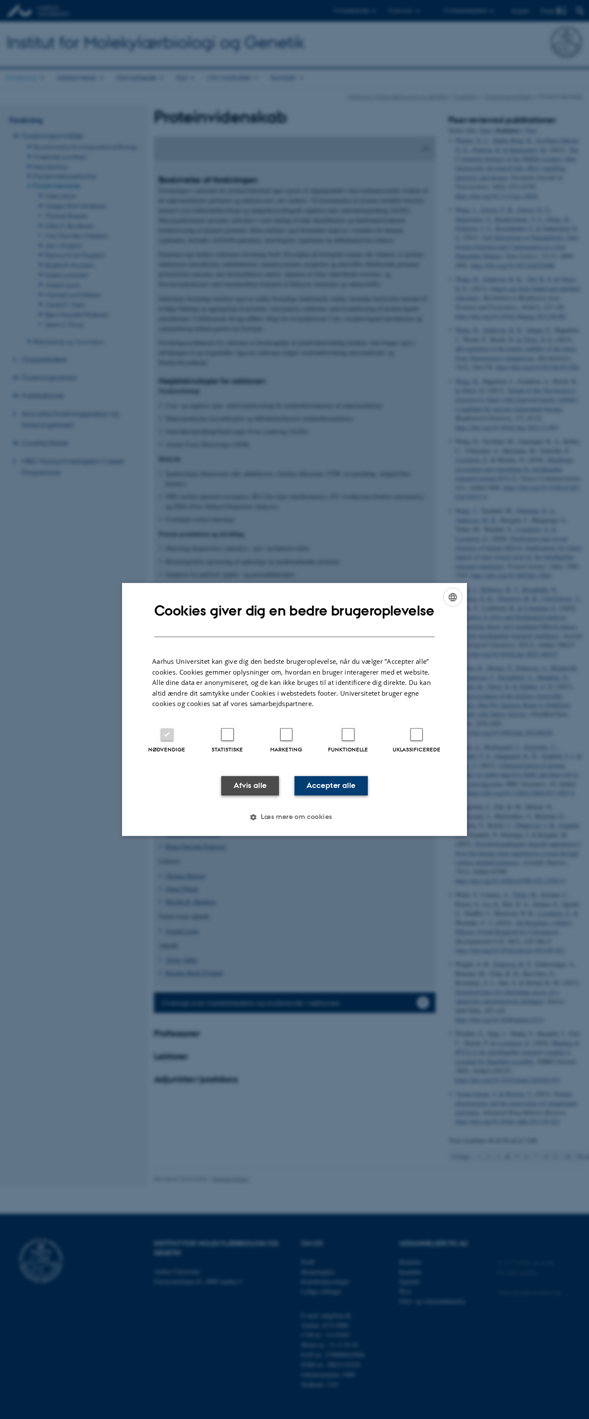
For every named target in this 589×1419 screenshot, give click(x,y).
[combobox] (452, 597)
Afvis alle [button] (250, 785)
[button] (294, 817)
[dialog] (294, 709)
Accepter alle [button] (331, 785)
